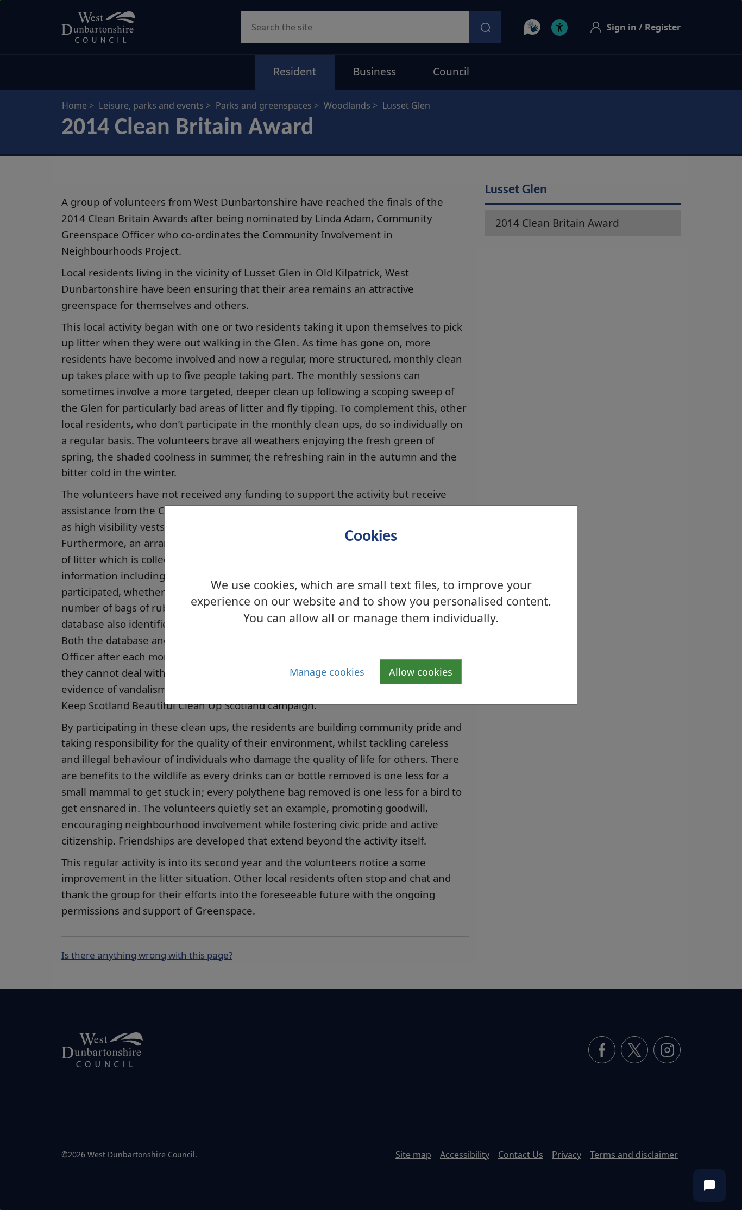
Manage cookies (327, 671)
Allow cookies (420, 671)
